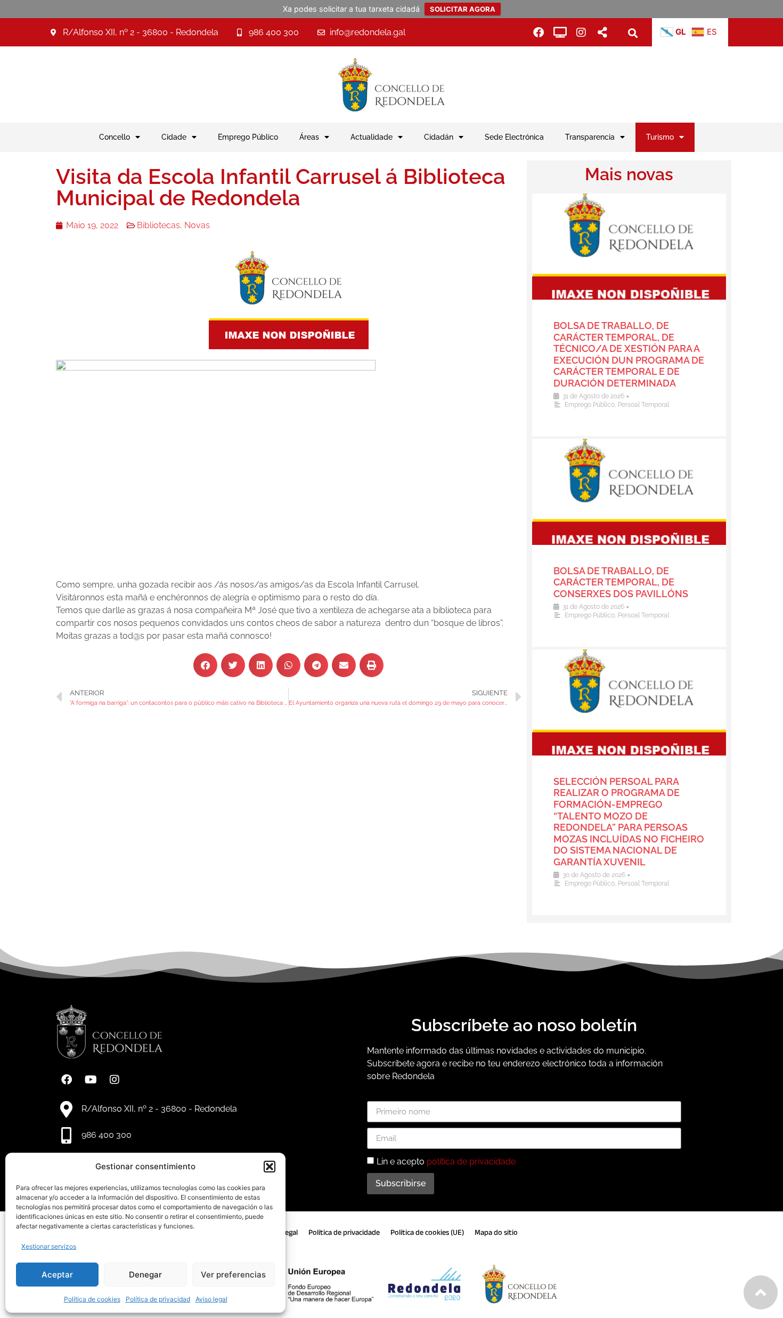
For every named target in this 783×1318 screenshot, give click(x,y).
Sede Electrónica (514, 136)
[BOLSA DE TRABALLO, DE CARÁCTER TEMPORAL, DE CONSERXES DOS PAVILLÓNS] (629, 492)
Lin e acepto (446, 1161)
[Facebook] (538, 32)
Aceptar (57, 1274)
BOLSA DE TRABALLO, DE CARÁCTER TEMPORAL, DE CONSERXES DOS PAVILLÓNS (620, 582)
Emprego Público (248, 136)
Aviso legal (211, 1299)
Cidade (173, 136)
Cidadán (438, 136)
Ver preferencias (233, 1274)
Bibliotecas (158, 225)
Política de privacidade (344, 1232)
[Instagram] (581, 32)
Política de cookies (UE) (427, 1232)
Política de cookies (92, 1299)
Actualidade (371, 136)
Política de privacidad (158, 1299)
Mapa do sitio (496, 1232)
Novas (197, 225)
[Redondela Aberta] (559, 32)
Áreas (309, 136)
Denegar (145, 1274)
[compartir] (602, 32)
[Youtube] (90, 1079)
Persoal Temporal (643, 404)
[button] (269, 1166)
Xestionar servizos (48, 1246)
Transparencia (590, 136)
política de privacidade (471, 1161)
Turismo (660, 136)
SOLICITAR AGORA (462, 9)
